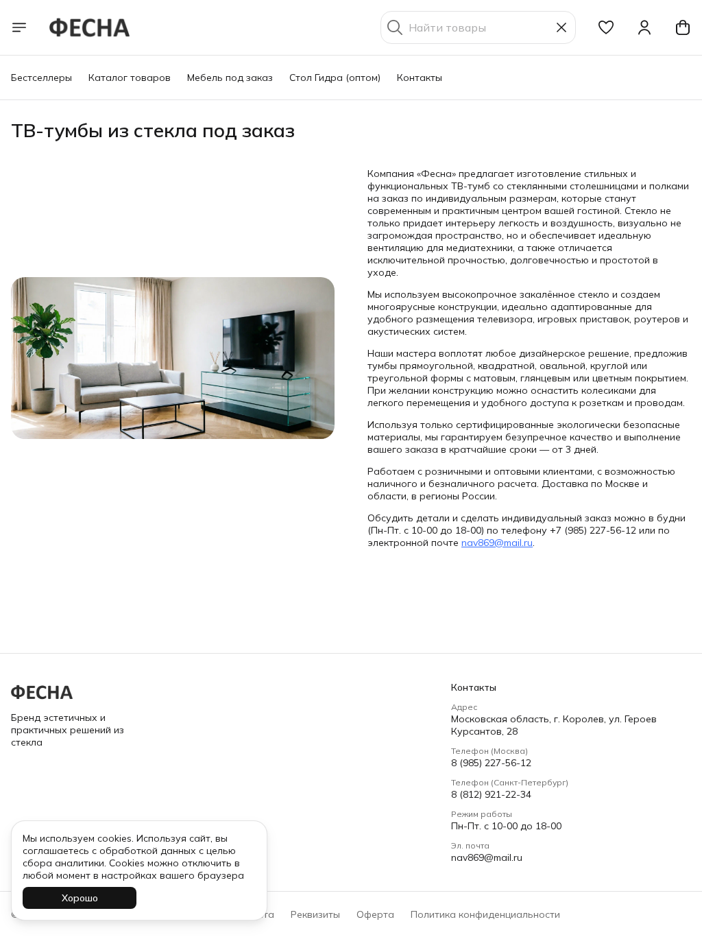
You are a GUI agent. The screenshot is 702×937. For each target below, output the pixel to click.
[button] (606, 27)
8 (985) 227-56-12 (491, 763)
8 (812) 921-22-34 (491, 794)
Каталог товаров (129, 77)
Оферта (375, 914)
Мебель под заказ (230, 77)
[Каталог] (19, 27)
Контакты (419, 77)
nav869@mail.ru (497, 542)
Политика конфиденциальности (485, 914)
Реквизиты (315, 914)
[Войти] (644, 27)
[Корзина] (683, 27)
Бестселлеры (41, 77)
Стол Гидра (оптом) (334, 77)
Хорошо (80, 898)
